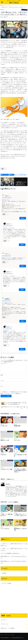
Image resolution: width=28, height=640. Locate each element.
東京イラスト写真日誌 (11, 637)
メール (2, 380)
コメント (3, 363)
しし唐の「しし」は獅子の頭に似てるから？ (12, 543)
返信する (22, 218)
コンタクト (4, 619)
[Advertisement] (14, 600)
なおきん (7, 484)
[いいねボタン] (2, 169)
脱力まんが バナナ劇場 (7, 628)
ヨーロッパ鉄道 (18, 174)
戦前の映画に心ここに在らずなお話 (10, 556)
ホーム (2, 634)
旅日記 (12, 174)
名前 (2, 375)
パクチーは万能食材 (6, 553)
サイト (2, 386)
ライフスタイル (5, 174)
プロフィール (4, 624)
